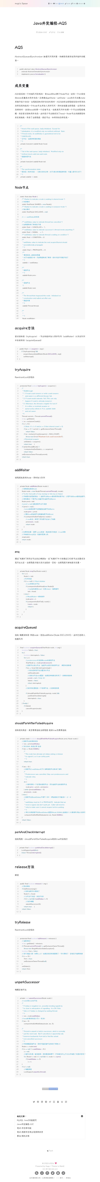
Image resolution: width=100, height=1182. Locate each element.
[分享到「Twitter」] (34, 1101)
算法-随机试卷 (23, 1136)
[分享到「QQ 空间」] (62, 1101)
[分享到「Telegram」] (46, 1101)
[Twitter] (52, 1173)
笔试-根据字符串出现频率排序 (30, 1132)
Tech (51, 1151)
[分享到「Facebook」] (38, 1101)
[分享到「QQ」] (58, 1101)
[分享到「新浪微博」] (50, 1101)
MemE (62, 1166)
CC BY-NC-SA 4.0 (50, 1169)
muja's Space (21, 3)
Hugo (48, 1166)
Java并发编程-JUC (25, 1124)
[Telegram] (58, 1173)
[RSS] (36, 1173)
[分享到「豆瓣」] (54, 1101)
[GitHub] (47, 1173)
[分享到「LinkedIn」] (42, 1101)
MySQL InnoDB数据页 (27, 1120)
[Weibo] (63, 1173)
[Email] (42, 1173)
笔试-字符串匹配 (24, 1128)
